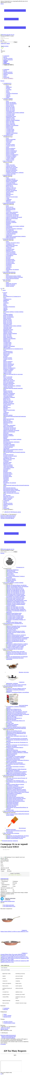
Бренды (5, 57)
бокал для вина (6, 1003)
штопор (4, 978)
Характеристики (4, 878)
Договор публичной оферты (7, 518)
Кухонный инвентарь (8, 454)
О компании (6, 55)
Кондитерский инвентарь (9, 487)
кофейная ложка (19, 991)
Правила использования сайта (8, 516)
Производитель (5, 884)
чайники (17, 1000)
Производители (7, 1016)
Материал (4, 886)
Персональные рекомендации (8, 901)
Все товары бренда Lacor (9, 906)
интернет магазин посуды (21, 1003)
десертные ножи (19, 978)
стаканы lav (5, 981)
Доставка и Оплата (7, 58)
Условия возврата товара (9, 1022)
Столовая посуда (7, 299)
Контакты (5, 1009)
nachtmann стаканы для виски (20, 997)
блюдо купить (18, 983)
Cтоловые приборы (8, 314)
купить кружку (19, 985)
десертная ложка (6, 994)
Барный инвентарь (7, 390)
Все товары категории (8, 905)
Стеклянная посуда (7, 351)
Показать (3, 896)
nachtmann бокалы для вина (7, 989)
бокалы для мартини (7, 983)
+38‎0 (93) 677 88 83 (5, 43)
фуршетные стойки (7, 973)
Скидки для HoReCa (8, 78)
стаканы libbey (6, 996)
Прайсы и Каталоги (8, 59)
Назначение (5, 881)
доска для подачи (19, 976)
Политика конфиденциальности (8, 515)
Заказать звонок (4, 46)
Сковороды (15, 840)
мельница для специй (20, 994)
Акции (5, 62)
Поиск (15, 42)
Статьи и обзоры (7, 1015)
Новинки (5, 61)
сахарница (18, 981)
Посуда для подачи (7, 376)
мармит (4, 976)
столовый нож (6, 991)
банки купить (5, 985)
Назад (7, 85)
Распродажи (6, 63)
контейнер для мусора (20, 973)
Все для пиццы (7, 495)
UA (1, 40)
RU (3, 1073)
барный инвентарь (6, 1000)
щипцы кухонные (19, 988)
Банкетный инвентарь (8, 419)
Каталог (2, 80)
